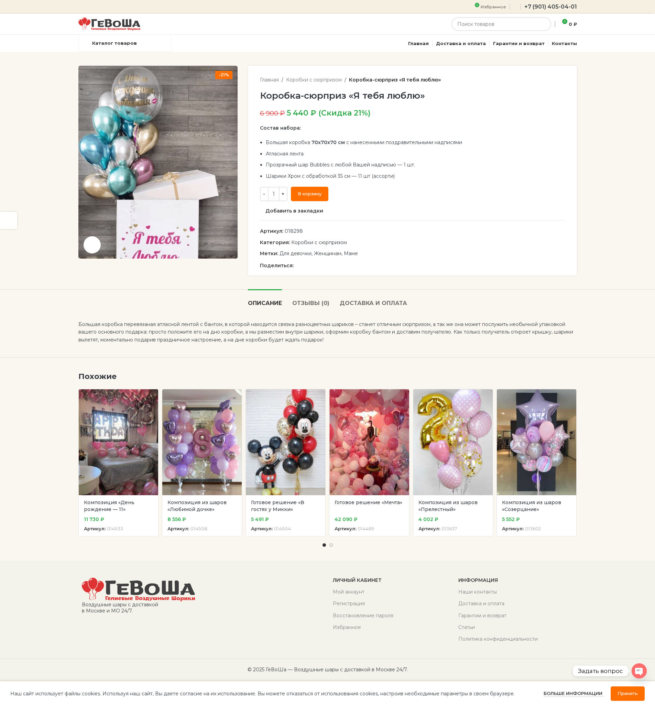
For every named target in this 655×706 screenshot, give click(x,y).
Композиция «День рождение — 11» (109, 505)
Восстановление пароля (363, 615)
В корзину (309, 193)
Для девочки (296, 253)
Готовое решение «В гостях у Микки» (277, 505)
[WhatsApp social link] (314, 265)
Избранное (347, 627)
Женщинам (327, 253)
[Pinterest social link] (298, 265)
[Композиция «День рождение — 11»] (118, 442)
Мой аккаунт (348, 592)
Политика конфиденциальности (498, 639)
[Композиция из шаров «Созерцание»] (536, 442)
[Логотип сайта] (109, 24)
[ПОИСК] (544, 24)
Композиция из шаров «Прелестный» (448, 505)
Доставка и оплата (481, 603)
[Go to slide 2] (331, 545)
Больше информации (574, 693)
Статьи (466, 627)
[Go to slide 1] (324, 545)
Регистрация (349, 603)
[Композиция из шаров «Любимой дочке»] (202, 442)
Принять (628, 693)
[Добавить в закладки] (149, 397)
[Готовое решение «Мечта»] (369, 442)
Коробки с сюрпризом (314, 80)
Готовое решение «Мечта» (368, 502)
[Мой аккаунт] (515, 7)
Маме (351, 253)
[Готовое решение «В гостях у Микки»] (285, 442)
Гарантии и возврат (482, 615)
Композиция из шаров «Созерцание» (531, 505)
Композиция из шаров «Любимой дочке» (197, 505)
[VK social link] (322, 265)
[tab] (265, 299)
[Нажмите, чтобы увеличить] (92, 244)
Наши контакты (477, 592)
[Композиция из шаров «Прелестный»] (453, 442)
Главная (269, 80)
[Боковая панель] (8, 220)
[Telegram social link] (331, 265)
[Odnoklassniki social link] (306, 265)
